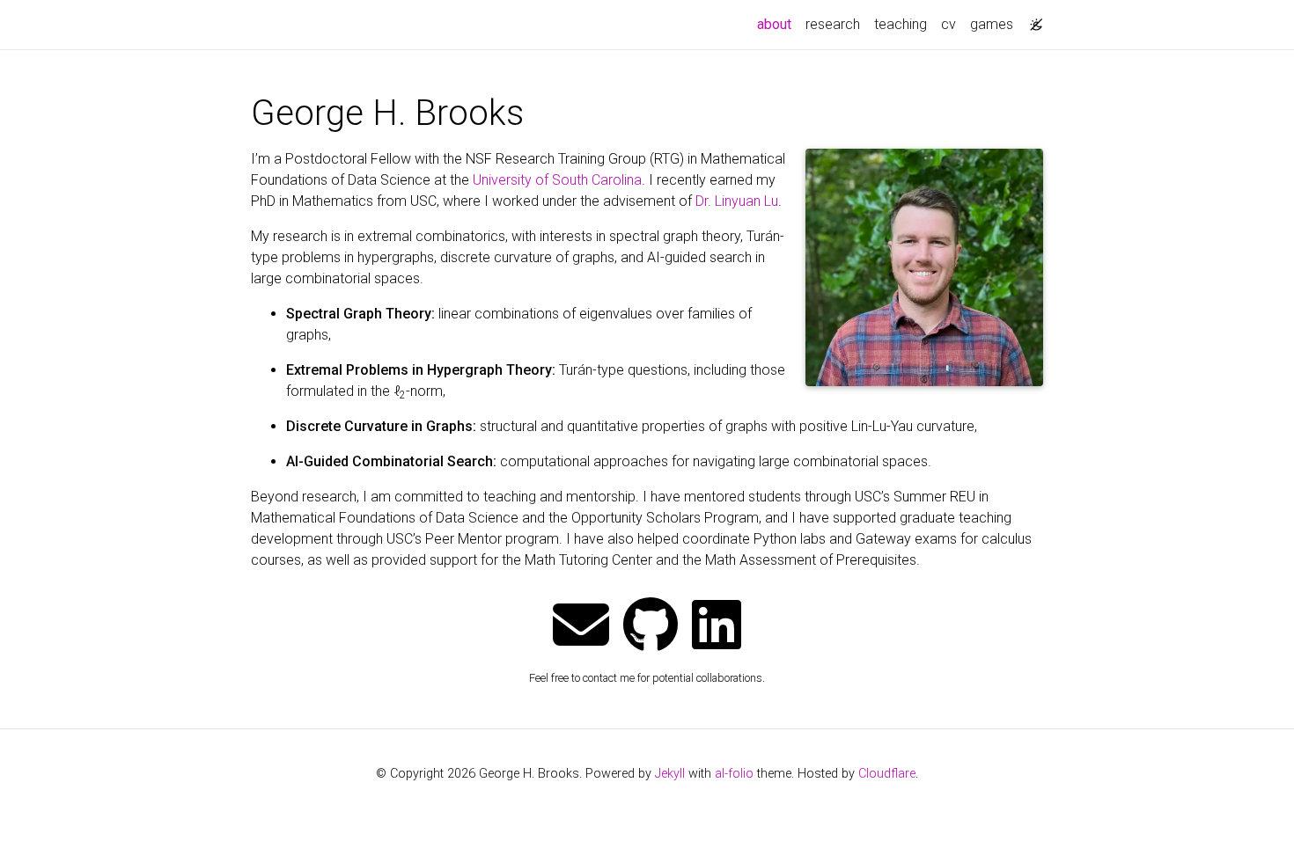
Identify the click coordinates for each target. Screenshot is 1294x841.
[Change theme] (1031, 19)
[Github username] (650, 627)
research (832, 24)
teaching (900, 24)
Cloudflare (886, 773)
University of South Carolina (557, 180)
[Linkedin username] (716, 627)
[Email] (581, 627)
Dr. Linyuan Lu (736, 201)
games (991, 24)
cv (948, 24)
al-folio (734, 773)
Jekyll (670, 773)
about (777, 24)
